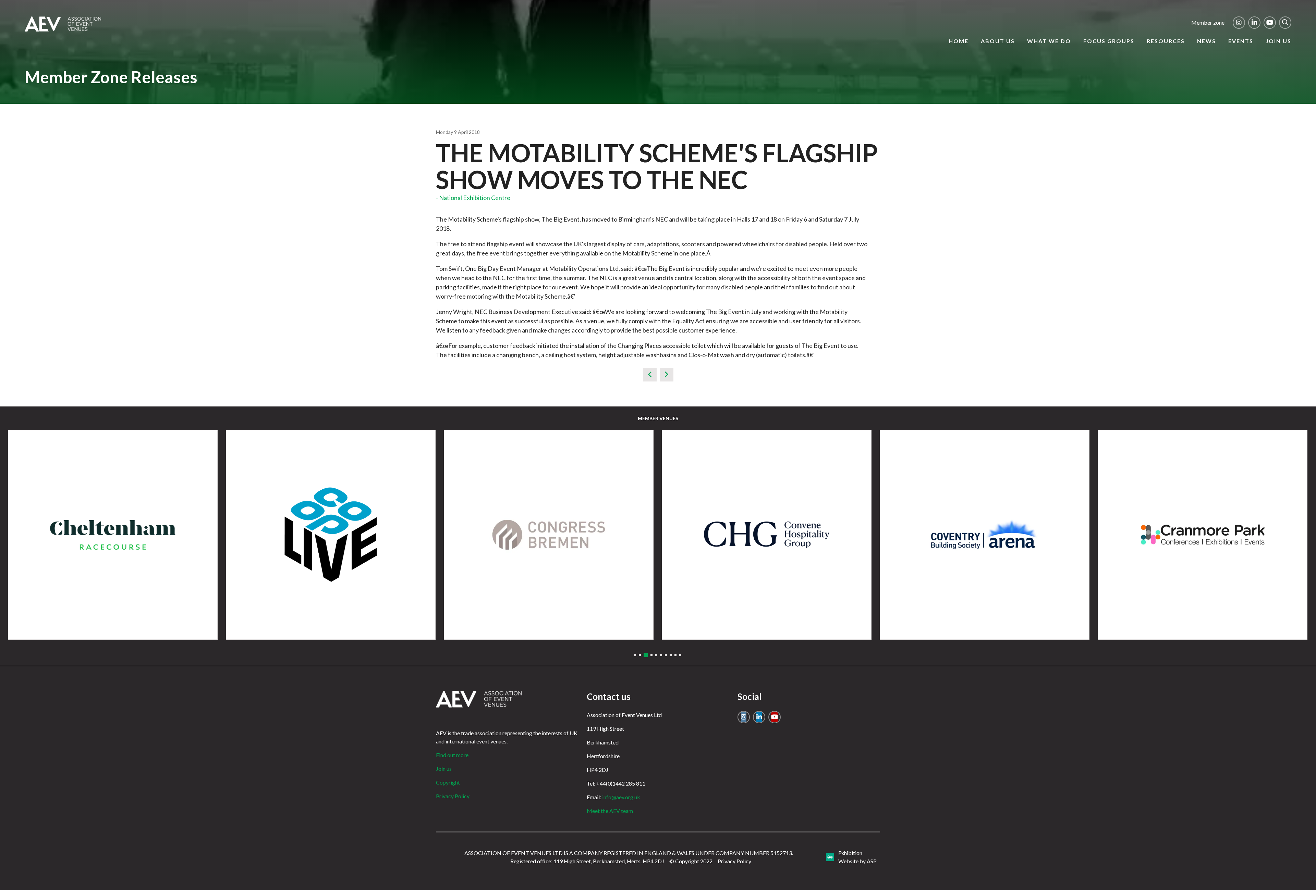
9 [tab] (675, 655)
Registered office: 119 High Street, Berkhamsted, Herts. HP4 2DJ (587, 861)
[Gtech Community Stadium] (1202, 534)
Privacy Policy (453, 796)
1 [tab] (635, 655)
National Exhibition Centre (474, 197)
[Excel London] (548, 534)
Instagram (1239, 22)
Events (1240, 41)
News (1206, 41)
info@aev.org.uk (621, 797)
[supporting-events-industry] (63, 29)
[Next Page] (666, 374)
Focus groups (1108, 41)
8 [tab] (671, 655)
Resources (1166, 41)
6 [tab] (661, 655)
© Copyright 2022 (690, 861)
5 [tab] (656, 655)
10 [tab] (680, 655)
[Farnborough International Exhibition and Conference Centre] (766, 534)
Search (1285, 22)
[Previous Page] (650, 374)
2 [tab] (640, 655)
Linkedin (1254, 22)
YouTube (1270, 22)
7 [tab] (666, 655)
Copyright (448, 782)
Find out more (452, 755)
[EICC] (112, 534)
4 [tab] (650, 655)
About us (998, 41)
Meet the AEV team (610, 810)
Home (958, 41)
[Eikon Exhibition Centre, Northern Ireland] (330, 534)
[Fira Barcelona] (984, 534)
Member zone (1207, 22)
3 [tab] (645, 655)
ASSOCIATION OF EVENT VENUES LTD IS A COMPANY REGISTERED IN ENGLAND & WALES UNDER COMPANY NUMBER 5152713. (628, 853)
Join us (1278, 41)
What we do (1049, 41)
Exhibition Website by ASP (857, 857)
